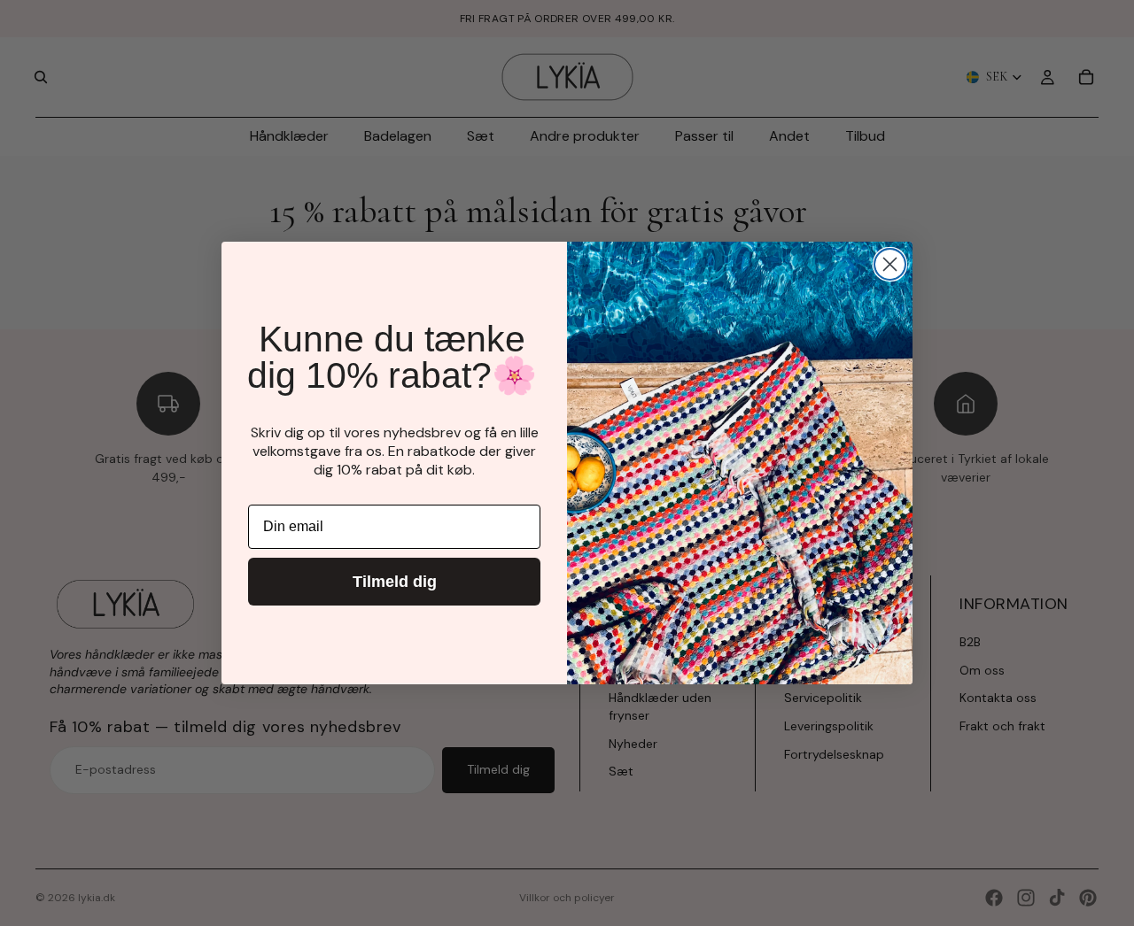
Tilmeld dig (395, 581)
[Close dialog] (889, 264)
